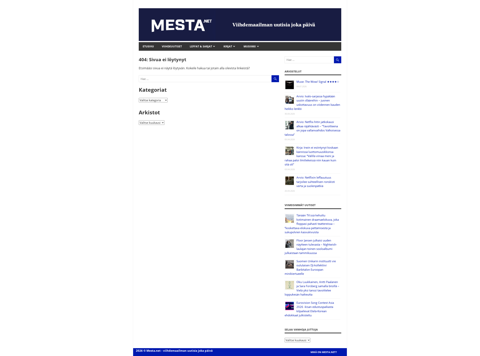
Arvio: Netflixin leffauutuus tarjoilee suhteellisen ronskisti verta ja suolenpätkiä (315, 182)
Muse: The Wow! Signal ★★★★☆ (317, 81)
